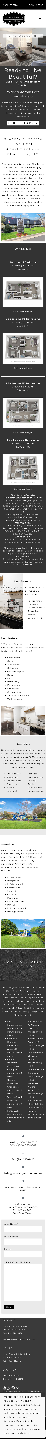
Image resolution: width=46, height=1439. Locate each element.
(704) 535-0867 (27, 1145)
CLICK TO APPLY (23, 123)
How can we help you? (18, 1262)
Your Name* (11, 1224)
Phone (8, 1249)
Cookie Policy (23, 1433)
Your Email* (11, 1236)
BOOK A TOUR (36, 5)
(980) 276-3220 (10, 5)
